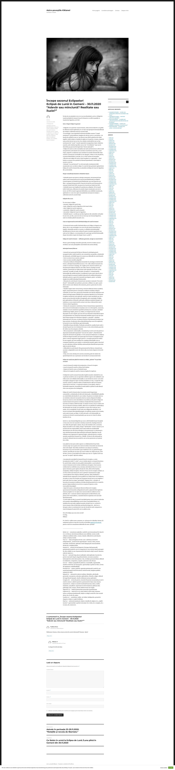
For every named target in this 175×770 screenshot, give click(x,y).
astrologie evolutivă (50, 125)
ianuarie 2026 (112, 145)
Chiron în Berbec (50, 128)
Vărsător (55, 138)
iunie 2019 (111, 257)
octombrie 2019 (112, 251)
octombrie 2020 (112, 234)
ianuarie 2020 (112, 247)
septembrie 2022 (112, 201)
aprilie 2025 (111, 156)
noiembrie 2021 (112, 215)
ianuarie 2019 (112, 264)
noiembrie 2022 (112, 198)
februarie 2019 (112, 262)
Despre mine (125, 10)
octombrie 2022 (112, 199)
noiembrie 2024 (112, 163)
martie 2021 (111, 227)
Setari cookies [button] (163, 767)
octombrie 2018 (112, 268)
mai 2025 (111, 155)
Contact (117, 10)
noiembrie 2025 (112, 148)
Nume (48, 690)
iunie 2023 (111, 188)
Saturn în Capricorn (50, 137)
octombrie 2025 (112, 149)
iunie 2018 (111, 274)
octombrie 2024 (112, 165)
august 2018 (111, 271)
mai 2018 (111, 275)
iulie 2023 (111, 186)
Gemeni (52, 131)
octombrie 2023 (112, 182)
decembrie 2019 (112, 248)
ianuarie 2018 (112, 281)
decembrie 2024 (112, 162)
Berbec (52, 127)
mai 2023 (111, 189)
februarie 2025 (112, 159)
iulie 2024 (111, 169)
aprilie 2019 (111, 260)
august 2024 (111, 168)
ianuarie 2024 (112, 178)
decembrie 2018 (112, 265)
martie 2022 (111, 209)
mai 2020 (111, 241)
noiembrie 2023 (112, 181)
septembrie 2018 (112, 270)
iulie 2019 (111, 255)
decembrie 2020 (112, 231)
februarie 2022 (112, 211)
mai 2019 (111, 258)
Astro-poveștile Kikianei (58, 10)
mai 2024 (111, 172)
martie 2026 (111, 142)
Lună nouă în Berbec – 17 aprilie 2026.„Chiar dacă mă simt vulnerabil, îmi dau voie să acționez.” (118, 121)
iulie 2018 (111, 273)
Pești (47, 135)
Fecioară (48, 131)
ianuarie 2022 (112, 212)
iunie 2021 (111, 222)
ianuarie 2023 (112, 195)
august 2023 (111, 185)
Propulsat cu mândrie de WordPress (66, 764)
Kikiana (48, 119)
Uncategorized (49, 123)
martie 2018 (111, 278)
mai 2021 (111, 224)
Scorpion (48, 138)
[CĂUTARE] (127, 102)
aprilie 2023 (111, 191)
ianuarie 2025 (112, 160)
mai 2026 (111, 139)
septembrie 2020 (112, 235)
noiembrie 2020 (112, 232)
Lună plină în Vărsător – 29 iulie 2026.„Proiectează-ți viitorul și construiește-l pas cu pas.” (118, 114)
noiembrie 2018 (112, 267)
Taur (52, 138)
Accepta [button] (170, 767)
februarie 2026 (112, 143)
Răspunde (49, 635)
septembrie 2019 (112, 252)
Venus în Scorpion (50, 140)
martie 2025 (111, 158)
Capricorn (56, 127)
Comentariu (49, 669)
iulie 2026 (111, 137)
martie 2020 (111, 244)
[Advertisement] (88, 26)
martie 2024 (111, 175)
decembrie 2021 (112, 214)
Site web (48, 703)
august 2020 (111, 237)
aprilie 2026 (111, 140)
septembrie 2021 (112, 218)
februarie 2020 (112, 245)
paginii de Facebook (95, 522)
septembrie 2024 (112, 166)
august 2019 (111, 254)
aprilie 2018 (111, 277)
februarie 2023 (112, 194)
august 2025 (111, 152)
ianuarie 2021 (112, 229)
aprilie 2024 (111, 173)
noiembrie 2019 (112, 250)
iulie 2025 (111, 153)
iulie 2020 (111, 238)
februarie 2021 (112, 228)
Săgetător (53, 135)
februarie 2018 (112, 280)
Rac (50, 135)
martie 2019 (111, 261)
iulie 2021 (111, 221)
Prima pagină (96, 10)
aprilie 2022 (111, 208)
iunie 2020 (111, 239)
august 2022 (111, 202)
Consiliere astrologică (107, 10)
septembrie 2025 (112, 150)
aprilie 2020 (111, 242)
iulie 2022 (111, 204)
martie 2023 (111, 192)
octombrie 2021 (112, 216)
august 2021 (111, 219)
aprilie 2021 (111, 225)
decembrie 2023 (112, 179)
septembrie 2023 (112, 183)
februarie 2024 (112, 176)
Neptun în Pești (54, 134)
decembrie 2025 (112, 146)
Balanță (48, 127)
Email (48, 697)
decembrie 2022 (112, 196)
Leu (53, 132)
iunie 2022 (111, 205)
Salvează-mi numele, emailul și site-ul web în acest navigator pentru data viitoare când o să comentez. (70, 710)
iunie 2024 (111, 171)
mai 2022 (111, 206)
